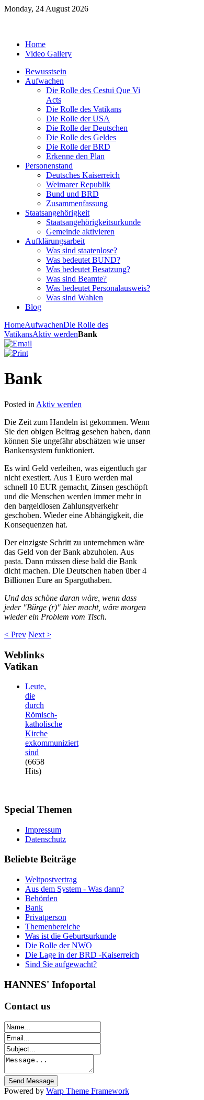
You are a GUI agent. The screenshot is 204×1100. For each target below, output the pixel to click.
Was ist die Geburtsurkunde (70, 935)
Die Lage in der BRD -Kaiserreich (82, 954)
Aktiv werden (55, 334)
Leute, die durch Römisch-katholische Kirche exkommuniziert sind (51, 719)
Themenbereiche (52, 926)
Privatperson (45, 917)
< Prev (15, 634)
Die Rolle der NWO (58, 945)
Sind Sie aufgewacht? (61, 964)
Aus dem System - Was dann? (74, 888)
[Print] (16, 353)
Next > (39, 634)
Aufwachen (44, 324)
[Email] (18, 343)
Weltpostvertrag (51, 879)
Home (14, 324)
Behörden (41, 898)
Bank (34, 907)
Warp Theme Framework (87, 1090)
